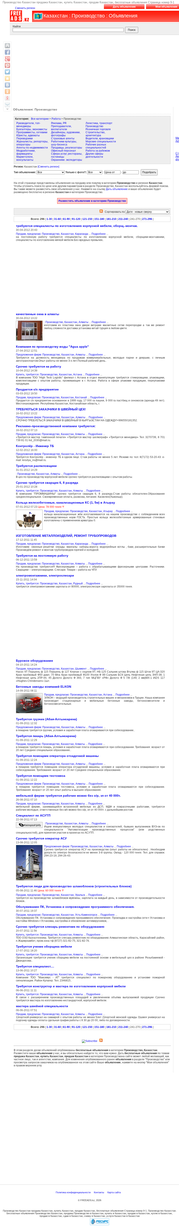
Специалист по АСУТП (33, 815)
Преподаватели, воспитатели (61, 128)
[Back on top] (7, 45)
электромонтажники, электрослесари (45, 575)
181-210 (111, 219)
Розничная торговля (98, 129)
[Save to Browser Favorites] (7, 78)
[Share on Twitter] (7, 71)
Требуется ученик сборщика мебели (44, 946)
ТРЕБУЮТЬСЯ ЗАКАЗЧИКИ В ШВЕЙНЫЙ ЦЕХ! (51, 409)
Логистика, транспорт (99, 123)
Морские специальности (101, 141)
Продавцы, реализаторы (66, 147)
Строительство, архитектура (95, 134)
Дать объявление (124, 6)
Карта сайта (114, 1192)
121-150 (87, 219)
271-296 (147, 219)
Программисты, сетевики (31, 132)
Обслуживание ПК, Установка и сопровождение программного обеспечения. (75, 906)
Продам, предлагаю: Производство (38, 233)
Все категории (40, 118)
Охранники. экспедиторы (66, 159)
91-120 (76, 219)
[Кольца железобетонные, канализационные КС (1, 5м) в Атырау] (30, 530)
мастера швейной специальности (42, 1006)
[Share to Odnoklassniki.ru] (7, 91)
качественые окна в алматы (37, 314)
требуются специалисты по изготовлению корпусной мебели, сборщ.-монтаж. (77, 226)
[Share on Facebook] (7, 52)
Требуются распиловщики (36, 466)
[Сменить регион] (48, 166)
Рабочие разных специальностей (96, 146)
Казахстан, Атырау (101, 511)
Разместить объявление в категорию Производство (92, 200)
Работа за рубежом (98, 150)
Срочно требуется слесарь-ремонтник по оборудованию (60, 926)
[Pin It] (7, 65)
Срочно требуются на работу (38, 366)
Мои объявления (166, 6)
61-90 (66, 219)
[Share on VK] (7, 85)
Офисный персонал (63, 150)
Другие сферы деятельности (94, 155)
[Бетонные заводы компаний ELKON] (30, 713)
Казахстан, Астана (70, 374)
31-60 (57, 219)
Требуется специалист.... (35, 966)
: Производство (53, 322)
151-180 (99, 219)
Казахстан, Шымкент (74, 668)
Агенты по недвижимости (32, 147)
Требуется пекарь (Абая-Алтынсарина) (46, 736)
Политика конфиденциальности (73, 1192)
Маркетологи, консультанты (24, 158)
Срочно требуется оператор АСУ (41, 838)
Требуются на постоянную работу (42, 555)
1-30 (49, 219)
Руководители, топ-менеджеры (28, 125)
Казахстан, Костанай (74, 397)
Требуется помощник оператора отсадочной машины (57, 756)
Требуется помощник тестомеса (40, 775)
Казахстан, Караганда (74, 233)
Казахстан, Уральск (73, 894)
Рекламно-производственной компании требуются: (56, 426)
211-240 (123, 219)
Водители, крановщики (100, 138)
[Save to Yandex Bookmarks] (7, 98)
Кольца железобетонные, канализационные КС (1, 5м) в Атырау (65, 502)
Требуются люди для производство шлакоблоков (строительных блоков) (74, 886)
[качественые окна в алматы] (30, 340)
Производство (94, 126)
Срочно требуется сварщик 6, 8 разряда (47, 482)
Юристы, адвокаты (28, 135)
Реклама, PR (59, 123)
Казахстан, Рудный (71, 583)
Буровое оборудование (34, 660)
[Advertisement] (50, 276)
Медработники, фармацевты (25, 152)
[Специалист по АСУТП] (30, 828)
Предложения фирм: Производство (38, 354)
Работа (56, 118)
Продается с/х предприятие (37, 389)
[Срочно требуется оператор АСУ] (30, 880)
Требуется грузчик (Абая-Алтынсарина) (46, 719)
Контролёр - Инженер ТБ (35, 446)
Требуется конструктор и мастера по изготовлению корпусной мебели (71, 986)
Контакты (99, 1192)
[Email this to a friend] (7, 104)
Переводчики (24, 138)
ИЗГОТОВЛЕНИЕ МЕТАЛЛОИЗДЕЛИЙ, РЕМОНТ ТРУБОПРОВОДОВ (66, 535)
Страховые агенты (62, 138)
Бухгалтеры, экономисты (31, 129)
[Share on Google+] (7, 58)
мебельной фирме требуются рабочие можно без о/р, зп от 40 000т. (68, 795)
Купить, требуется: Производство (37, 374)
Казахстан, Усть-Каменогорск (79, 914)
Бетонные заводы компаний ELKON (43, 686)
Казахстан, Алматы (76, 322)
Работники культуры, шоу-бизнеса (64, 143)
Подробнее (98, 233)
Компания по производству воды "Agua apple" (52, 346)
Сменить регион (25, 8)
